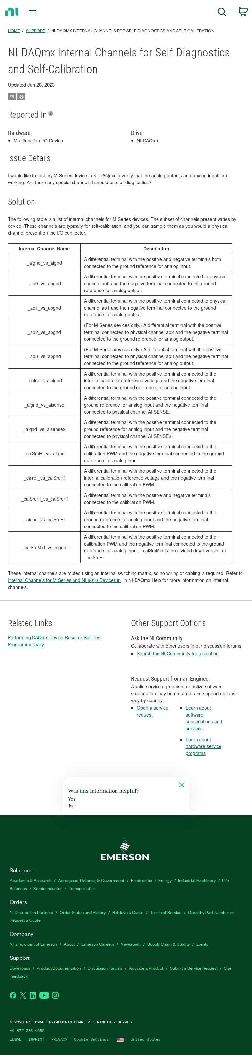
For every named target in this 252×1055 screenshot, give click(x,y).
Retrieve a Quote (127, 912)
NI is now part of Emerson (33, 944)
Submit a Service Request (194, 968)
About (69, 944)
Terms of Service (165, 912)
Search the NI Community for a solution (178, 653)
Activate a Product (146, 968)
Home (14, 30)
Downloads (20, 968)
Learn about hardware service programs (203, 746)
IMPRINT (36, 1039)
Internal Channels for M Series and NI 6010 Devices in (64, 580)
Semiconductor (47, 888)
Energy (165, 880)
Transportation (82, 888)
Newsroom (131, 944)
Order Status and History (83, 912)
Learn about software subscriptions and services (204, 718)
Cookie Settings (91, 1039)
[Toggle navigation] (40, 12)
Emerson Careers (97, 944)
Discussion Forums (105, 968)
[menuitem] (222, 13)
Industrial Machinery (197, 880)
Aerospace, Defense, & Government (91, 880)
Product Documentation (59, 968)
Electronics (141, 880)
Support (35, 30)
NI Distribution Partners (31, 912)
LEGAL (15, 1039)
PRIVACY (59, 1039)
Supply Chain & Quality (168, 944)
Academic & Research (31, 880)
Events (202, 944)
